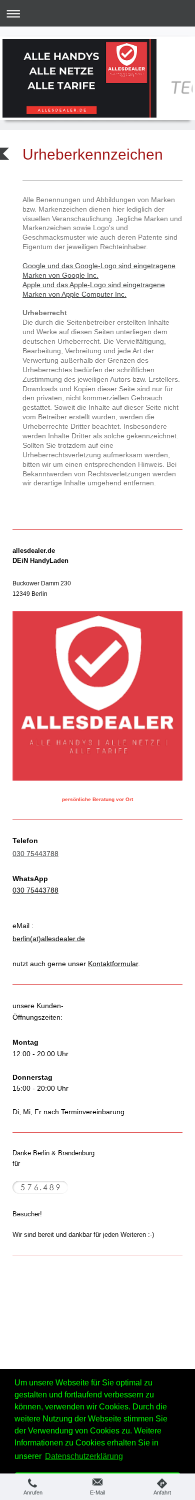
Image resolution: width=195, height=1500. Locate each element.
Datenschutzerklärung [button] (84, 1456)
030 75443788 (35, 854)
